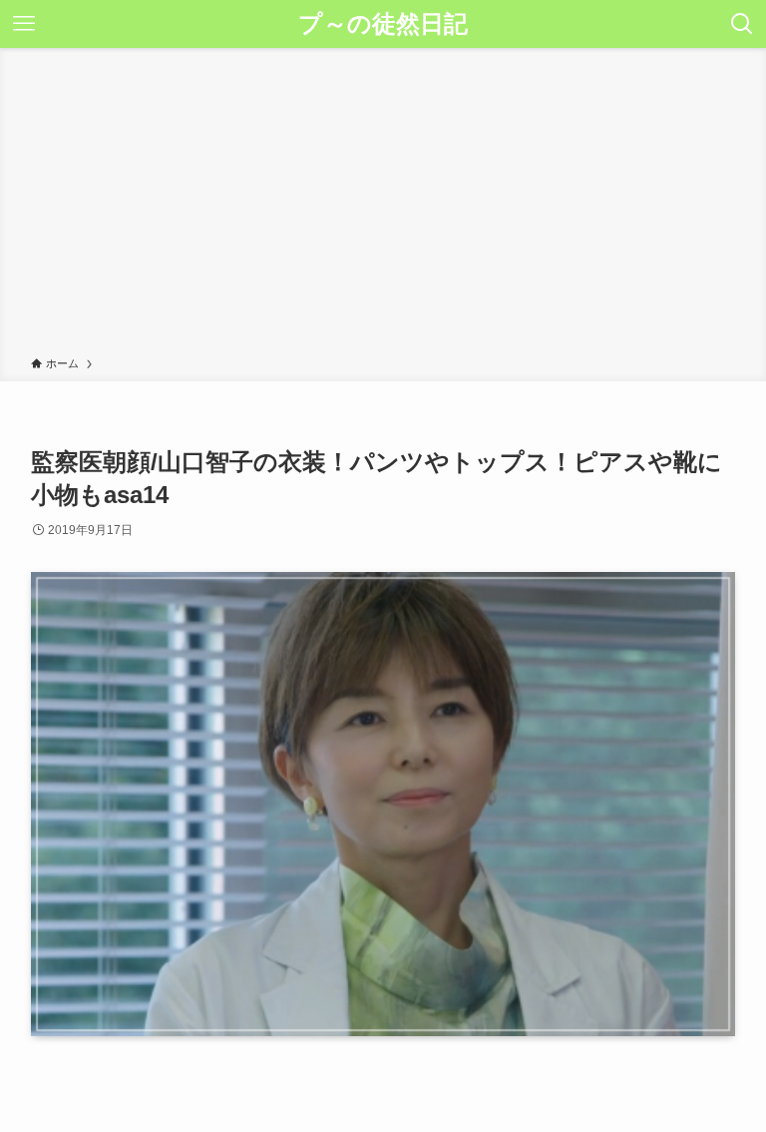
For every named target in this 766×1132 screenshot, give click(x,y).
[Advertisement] (383, 205)
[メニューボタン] (24, 24)
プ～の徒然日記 (383, 24)
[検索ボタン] (742, 24)
